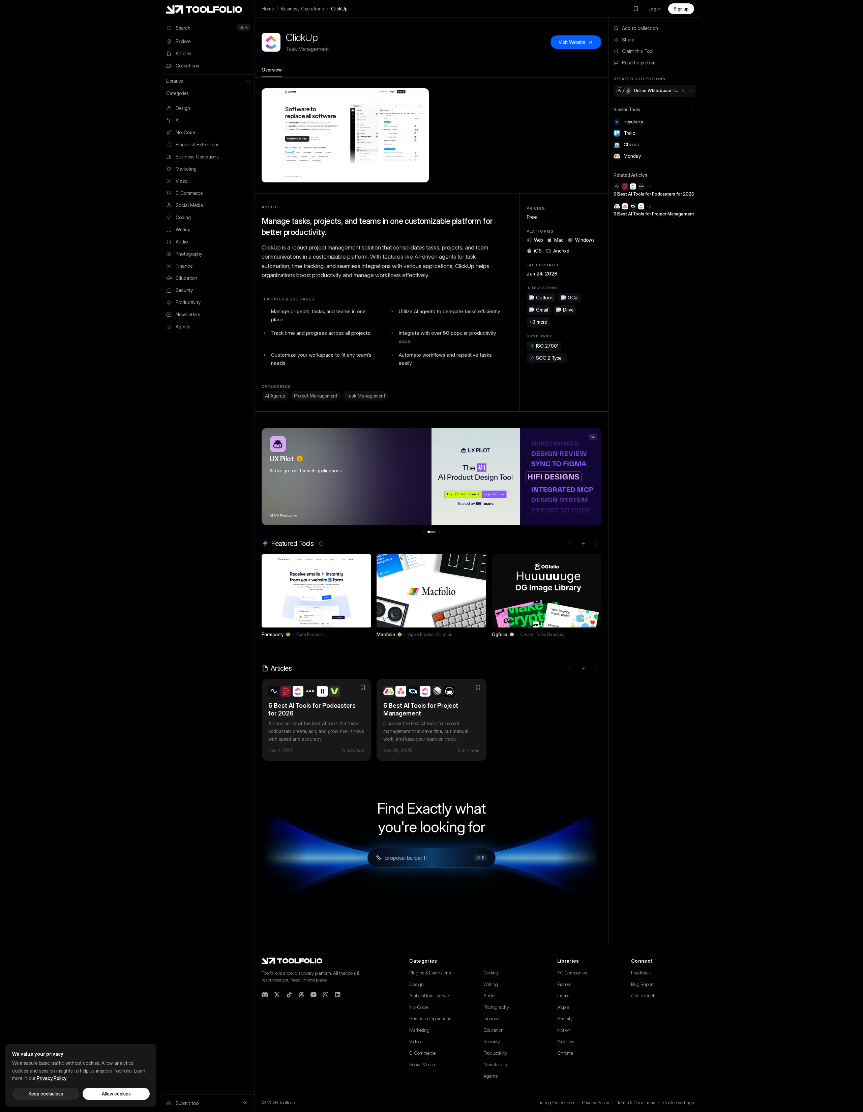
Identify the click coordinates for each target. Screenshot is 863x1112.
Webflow (565, 1041)
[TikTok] (289, 994)
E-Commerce (422, 1053)
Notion (563, 1030)
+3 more (538, 322)
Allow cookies (116, 1093)
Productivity (495, 1053)
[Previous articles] (570, 668)
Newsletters (495, 1064)
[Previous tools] (681, 109)
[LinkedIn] (337, 994)
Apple (563, 1007)
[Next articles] (596, 668)
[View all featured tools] (583, 543)
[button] (345, 135)
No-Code (418, 1007)
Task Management (365, 396)
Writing (490, 984)
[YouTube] (313, 994)
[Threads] (301, 994)
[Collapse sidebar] (245, 1102)
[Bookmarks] (635, 8)
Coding (490, 972)
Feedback (641, 972)
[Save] (357, 634)
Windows (585, 240)
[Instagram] (325, 994)
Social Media (422, 1064)
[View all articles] (583, 668)
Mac (559, 240)
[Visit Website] (366, 634)
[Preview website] (364, 561)
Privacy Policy (595, 1102)
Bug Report (642, 984)
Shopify (565, 1018)
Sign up (681, 8)
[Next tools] (691, 109)
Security (491, 1041)
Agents (490, 1076)
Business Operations (302, 8)
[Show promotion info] (321, 543)
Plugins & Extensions (430, 972)
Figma (563, 995)
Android (561, 251)
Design (416, 984)
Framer (564, 984)
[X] (277, 994)
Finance (491, 1018)
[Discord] (265, 994)
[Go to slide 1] (424, 532)
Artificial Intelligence (429, 995)
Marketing (419, 1030)
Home (268, 8)
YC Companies (572, 972)
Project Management (315, 396)
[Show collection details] (690, 91)
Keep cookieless (46, 1093)
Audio (489, 995)
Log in (655, 8)
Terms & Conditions (636, 1102)
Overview (272, 69)
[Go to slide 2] (431, 532)
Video (415, 1041)
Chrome (565, 1053)
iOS (538, 251)
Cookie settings (678, 1102)
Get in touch (643, 995)
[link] (316, 597)
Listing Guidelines (556, 1102)
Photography (496, 1007)
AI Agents (275, 396)
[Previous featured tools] (570, 543)
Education (493, 1030)
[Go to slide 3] (439, 532)
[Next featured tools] (596, 543)
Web (538, 240)
